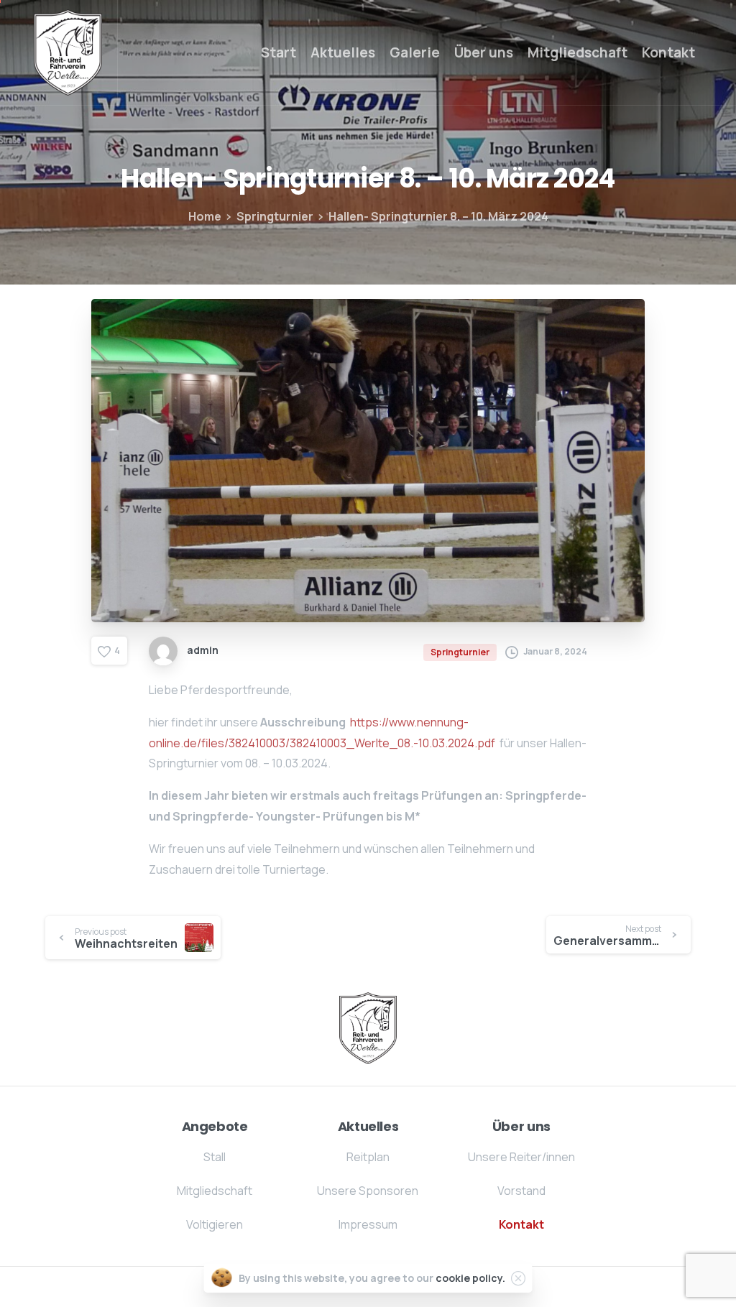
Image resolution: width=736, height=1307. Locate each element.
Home (204, 216)
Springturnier (274, 216)
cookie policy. (470, 1278)
